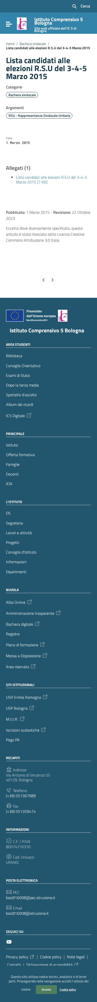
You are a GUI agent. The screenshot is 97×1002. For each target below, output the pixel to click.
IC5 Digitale (15, 415)
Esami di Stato (18, 375)
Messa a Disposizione (23, 655)
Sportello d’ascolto (21, 394)
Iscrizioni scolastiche (22, 730)
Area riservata (17, 666)
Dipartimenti (16, 571)
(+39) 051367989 (21, 795)
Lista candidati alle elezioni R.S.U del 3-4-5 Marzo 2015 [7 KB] (51, 179)
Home (10, 43)
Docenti (12, 474)
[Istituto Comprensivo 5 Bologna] (22, 23)
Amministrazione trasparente (30, 613)
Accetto (46, 989)
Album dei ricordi (19, 404)
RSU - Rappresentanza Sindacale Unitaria (39, 115)
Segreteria (14, 523)
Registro (13, 634)
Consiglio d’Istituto (21, 552)
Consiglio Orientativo (23, 365)
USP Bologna (17, 708)
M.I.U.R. (12, 719)
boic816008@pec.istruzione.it (30, 897)
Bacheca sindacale (33, 43)
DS (8, 513)
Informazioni (16, 562)
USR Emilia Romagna (23, 697)
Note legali (76, 957)
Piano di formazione (22, 644)
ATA (9, 483)
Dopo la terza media (22, 385)
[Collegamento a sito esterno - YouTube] (9, 941)
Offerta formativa (20, 454)
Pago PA (13, 740)
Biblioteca (14, 355)
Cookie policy (68, 989)
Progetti (12, 542)
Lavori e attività (19, 532)
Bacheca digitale (19, 624)
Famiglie (12, 464)
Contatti (14, 965)
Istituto (12, 445)
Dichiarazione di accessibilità (49, 965)
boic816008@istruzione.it (27, 913)
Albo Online (15, 602)
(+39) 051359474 (21, 811)
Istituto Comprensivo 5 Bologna (47, 330)
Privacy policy (17, 957)
